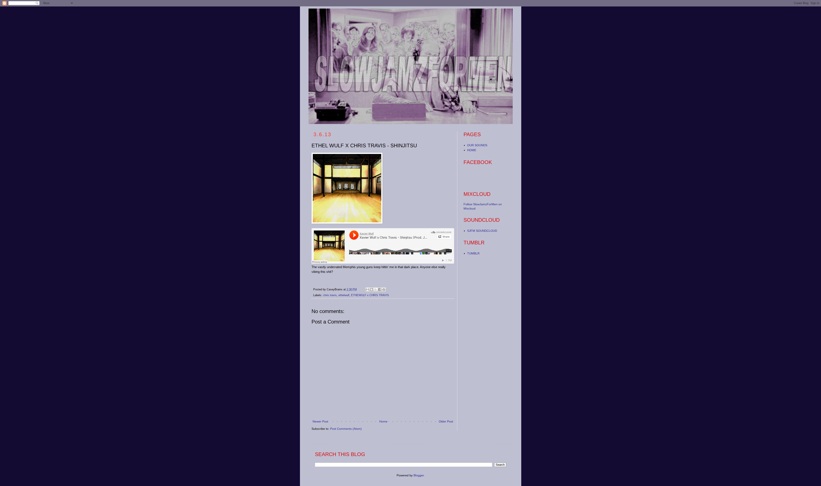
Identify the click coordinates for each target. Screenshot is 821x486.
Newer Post (320, 421)
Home (383, 421)
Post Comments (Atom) (346, 428)
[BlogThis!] (371, 289)
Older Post (446, 421)
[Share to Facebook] (380, 289)
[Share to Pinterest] (384, 289)
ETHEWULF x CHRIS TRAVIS (370, 295)
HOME (471, 150)
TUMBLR (473, 253)
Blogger (418, 475)
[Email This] (367, 289)
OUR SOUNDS (477, 145)
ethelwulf (343, 295)
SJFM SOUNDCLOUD (482, 230)
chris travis (330, 295)
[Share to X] (376, 289)
